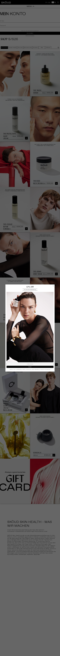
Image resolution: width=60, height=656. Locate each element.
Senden (30, 366)
